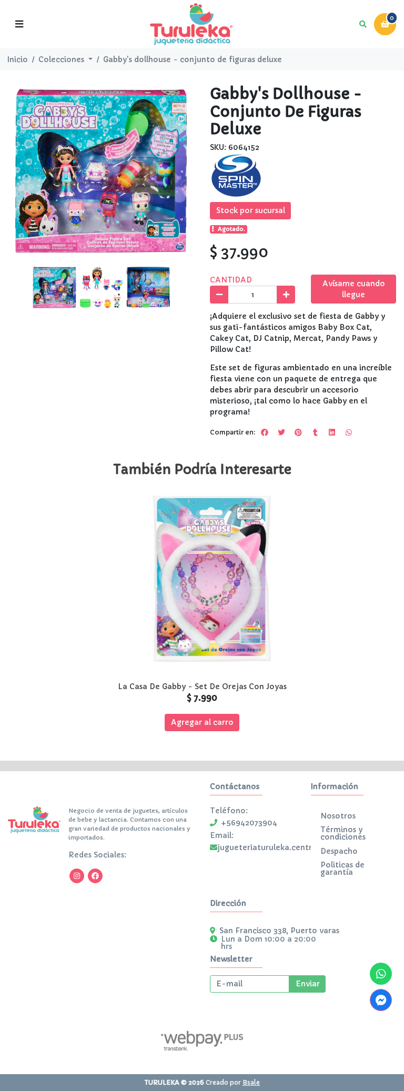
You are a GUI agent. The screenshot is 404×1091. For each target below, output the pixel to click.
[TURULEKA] (191, 24)
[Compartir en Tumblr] (315, 432)
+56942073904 (249, 822)
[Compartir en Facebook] (264, 432)
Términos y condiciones (343, 833)
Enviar (308, 983)
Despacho (339, 851)
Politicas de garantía (342, 868)
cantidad (231, 280)
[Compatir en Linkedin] (332, 432)
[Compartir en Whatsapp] (348, 432)
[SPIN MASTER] (236, 175)
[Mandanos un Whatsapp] (381, 974)
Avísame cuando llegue (353, 289)
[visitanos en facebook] (95, 875)
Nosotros (338, 816)
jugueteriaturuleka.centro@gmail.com (290, 847)
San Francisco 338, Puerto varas (279, 930)
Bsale (251, 1082)
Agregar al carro (202, 722)
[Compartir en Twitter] (281, 432)
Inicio (17, 59)
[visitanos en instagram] (76, 875)
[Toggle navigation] (19, 24)
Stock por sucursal (250, 210)
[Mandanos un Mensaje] (381, 1000)
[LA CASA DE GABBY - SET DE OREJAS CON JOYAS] (202, 583)
